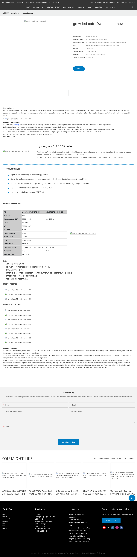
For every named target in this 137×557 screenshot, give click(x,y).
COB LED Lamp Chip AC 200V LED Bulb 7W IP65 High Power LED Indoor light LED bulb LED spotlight (67, 492)
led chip (16, 124)
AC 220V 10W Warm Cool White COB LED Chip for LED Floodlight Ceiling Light (40, 492)
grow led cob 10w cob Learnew (22, 13)
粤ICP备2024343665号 (90, 553)
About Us (4, 528)
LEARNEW (5, 13)
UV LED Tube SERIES (101, 458)
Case (3, 526)
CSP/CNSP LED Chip (118, 458)
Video (3, 523)
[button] (114, 7)
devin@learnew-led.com (103, 2)
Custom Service (6, 519)
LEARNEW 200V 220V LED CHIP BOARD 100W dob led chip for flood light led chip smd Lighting (14, 492)
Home (3, 514)
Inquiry (79, 68)
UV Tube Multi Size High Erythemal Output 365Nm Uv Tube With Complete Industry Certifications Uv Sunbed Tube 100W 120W (122, 492)
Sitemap (103, 553)
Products (131, 458)
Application (5, 521)
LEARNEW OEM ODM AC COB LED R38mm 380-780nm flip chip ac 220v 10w (94, 492)
